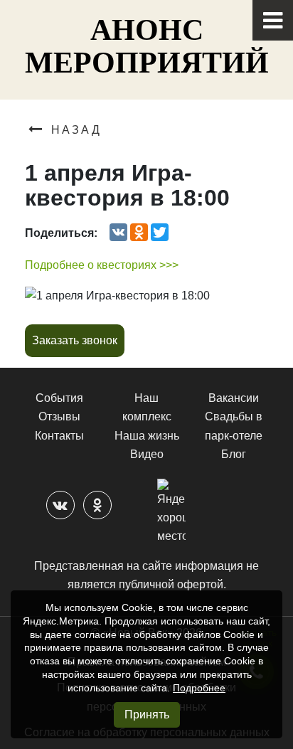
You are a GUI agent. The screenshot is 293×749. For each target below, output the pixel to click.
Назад (76, 130)
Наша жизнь (146, 436)
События (59, 398)
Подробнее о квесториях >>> (102, 265)
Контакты (59, 436)
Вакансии (233, 398)
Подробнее (199, 688)
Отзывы (59, 416)
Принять (146, 714)
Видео (147, 454)
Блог (233, 454)
